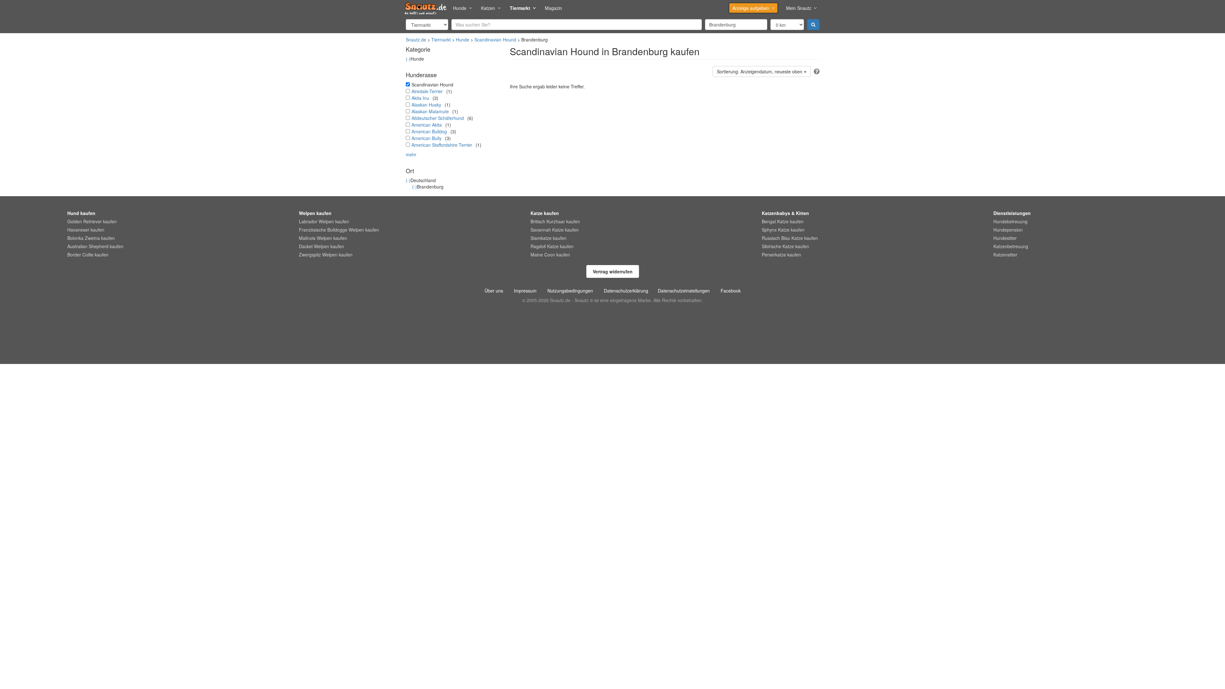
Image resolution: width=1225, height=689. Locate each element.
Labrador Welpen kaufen (324, 221)
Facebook (731, 290)
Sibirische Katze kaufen (785, 246)
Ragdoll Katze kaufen (552, 246)
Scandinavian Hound (495, 39)
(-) (408, 59)
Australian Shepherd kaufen (95, 246)
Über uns (494, 290)
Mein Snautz (798, 8)
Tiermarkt (520, 8)
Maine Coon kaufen (550, 254)
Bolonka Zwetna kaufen (91, 238)
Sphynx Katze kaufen (783, 229)
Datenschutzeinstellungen (684, 290)
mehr (411, 154)
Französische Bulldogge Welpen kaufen (339, 229)
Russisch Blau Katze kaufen (790, 238)
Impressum (525, 290)
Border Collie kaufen (87, 254)
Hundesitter (1005, 238)
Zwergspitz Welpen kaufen (326, 254)
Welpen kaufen (315, 213)
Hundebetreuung (1010, 221)
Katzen (488, 8)
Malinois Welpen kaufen (323, 238)
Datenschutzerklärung (626, 290)
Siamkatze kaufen (549, 238)
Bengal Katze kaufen (783, 221)
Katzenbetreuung (1010, 246)
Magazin (553, 8)
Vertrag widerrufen (613, 271)
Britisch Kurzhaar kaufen (555, 221)
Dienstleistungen (1012, 213)
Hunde (459, 8)
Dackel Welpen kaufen (321, 246)
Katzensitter (1005, 254)
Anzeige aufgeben (750, 8)
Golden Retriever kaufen (92, 221)
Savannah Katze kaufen (555, 229)
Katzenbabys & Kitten (785, 213)
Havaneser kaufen (85, 229)
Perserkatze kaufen (781, 254)
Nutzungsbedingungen (570, 290)
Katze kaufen (545, 213)
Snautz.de (416, 39)
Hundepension (1008, 229)
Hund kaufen (81, 213)
